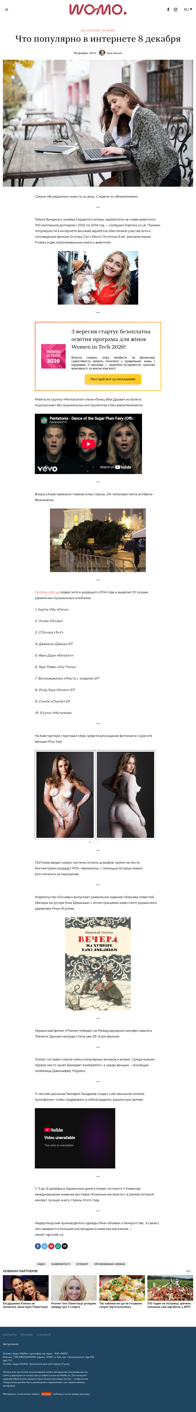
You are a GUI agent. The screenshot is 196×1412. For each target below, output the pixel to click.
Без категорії (90, 30)
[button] (188, 10)
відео (41, 1264)
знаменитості (60, 1264)
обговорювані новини (109, 1264)
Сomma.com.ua (47, 592)
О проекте (44, 1335)
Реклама (26, 1335)
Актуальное (10, 1344)
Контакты (10, 1335)
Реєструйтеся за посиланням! (113, 379)
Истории (108, 30)
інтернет (82, 1264)
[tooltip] (168, 10)
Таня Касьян (114, 53)
